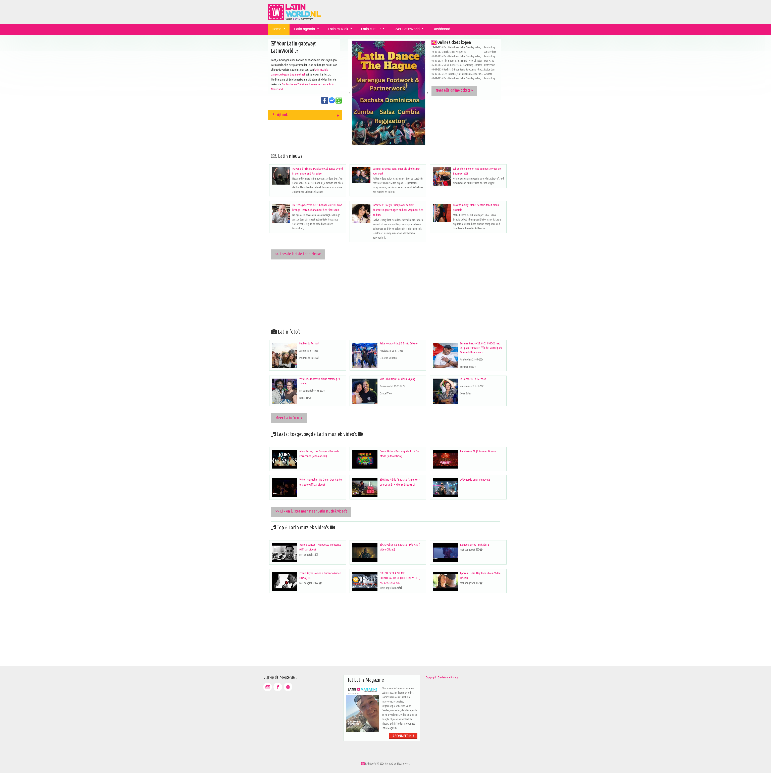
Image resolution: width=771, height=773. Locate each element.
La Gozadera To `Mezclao (473, 379)
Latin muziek (338, 29)
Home (276, 29)
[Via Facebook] (277, 687)
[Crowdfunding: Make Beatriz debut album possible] (442, 213)
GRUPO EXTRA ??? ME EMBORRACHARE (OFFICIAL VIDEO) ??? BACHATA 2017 (400, 577)
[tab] (305, 115)
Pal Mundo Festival (309, 343)
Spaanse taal (297, 74)
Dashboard (441, 29)
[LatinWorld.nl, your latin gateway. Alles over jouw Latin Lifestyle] (363, 763)
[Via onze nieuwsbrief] (267, 687)
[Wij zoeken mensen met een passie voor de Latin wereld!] (442, 176)
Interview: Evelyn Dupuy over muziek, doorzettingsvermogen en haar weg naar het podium (398, 209)
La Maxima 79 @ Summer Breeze (478, 451)
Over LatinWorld (407, 29)
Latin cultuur (371, 29)
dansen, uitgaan (280, 74)
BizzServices (403, 763)
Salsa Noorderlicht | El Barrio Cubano (399, 343)
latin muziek (321, 69)
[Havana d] (281, 176)
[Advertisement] (388, 293)
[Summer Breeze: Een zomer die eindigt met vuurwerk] (361, 175)
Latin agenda (304, 29)
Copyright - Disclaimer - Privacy (442, 677)
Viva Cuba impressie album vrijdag (397, 379)
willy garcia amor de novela (475, 479)
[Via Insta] (288, 687)
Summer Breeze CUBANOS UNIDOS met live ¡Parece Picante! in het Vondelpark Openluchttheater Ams (481, 348)
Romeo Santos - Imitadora (474, 544)
